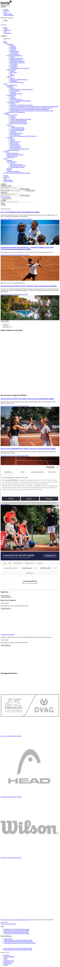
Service (5, 158)
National (9, 124)
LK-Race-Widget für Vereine (17, 167)
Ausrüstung (13, 92)
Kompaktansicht (5, 595)
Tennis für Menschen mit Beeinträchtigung (20, 100)
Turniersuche (13, 48)
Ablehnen (11, 498)
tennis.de (6, 9)
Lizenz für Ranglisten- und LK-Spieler (19, 68)
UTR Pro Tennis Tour (15, 146)
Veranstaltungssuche (12, 85)
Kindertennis (13, 98)
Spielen (5, 42)
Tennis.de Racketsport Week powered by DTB (29, 286)
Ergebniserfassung (14, 54)
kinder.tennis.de (18, 949)
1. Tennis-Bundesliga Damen (17, 129)
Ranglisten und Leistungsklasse (14, 55)
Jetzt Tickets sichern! (16, 219)
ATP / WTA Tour (14, 143)
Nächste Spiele (18, 563)
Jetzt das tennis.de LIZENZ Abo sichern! (27, 399)
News (5, 41)
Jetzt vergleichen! (5, 504)
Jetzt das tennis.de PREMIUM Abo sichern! (28, 448)
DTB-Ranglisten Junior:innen (17, 61)
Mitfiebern (6, 113)
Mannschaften (7, 30)
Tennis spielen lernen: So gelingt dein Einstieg (21, 89)
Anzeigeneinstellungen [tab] (37, 472)
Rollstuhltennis (13, 81)
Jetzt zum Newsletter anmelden (8, 923)
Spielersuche (13, 47)
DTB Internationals (15, 144)
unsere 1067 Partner (12, 480)
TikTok (16, 932)
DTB (5, 12)
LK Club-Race (13, 65)
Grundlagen (10, 86)
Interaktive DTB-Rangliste (16, 58)
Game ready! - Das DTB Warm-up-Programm (21, 105)
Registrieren (4, 185)
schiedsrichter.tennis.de (20, 943)
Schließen (3, 6)
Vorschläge (3, 205)
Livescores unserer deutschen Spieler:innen (20, 119)
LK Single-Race (14, 64)
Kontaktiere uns (15, 919)
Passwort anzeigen (25, 189)
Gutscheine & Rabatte (12, 156)
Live (5, 563)
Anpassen (29, 498)
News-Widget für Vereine (16, 164)
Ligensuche (13, 50)
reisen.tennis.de (18, 948)
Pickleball (12, 75)
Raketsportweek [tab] (8, 327)
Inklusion (9, 76)
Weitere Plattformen (9, 15)
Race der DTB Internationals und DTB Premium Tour (23, 136)
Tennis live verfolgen (12, 115)
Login (9, 185)
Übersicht (12, 45)
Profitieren (6, 151)
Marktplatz (9, 168)
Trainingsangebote (11, 95)
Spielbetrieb (10, 44)
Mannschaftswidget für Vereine (17, 166)
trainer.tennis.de (18, 940)
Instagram (16, 929)
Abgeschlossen (29, 563)
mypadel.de (6, 11)
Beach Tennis (13, 72)
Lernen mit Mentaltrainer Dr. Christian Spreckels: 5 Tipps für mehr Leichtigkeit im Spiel (31, 110)
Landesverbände (8, 13)
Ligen (5, 31)
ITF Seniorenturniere (15, 147)
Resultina (19, 557)
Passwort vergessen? (6, 197)
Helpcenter (9, 160)
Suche (5, 20)
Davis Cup (12, 140)
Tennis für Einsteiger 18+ (16, 99)
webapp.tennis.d (8, 938)
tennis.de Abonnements (12, 153)
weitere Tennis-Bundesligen (17, 130)
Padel (11, 74)
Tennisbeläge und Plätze (16, 93)
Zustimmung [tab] (7, 472)
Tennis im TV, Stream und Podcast (18, 123)
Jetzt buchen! (14, 294)
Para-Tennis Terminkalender (17, 82)
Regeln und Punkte (14, 91)
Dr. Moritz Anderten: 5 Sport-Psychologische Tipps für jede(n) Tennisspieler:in (29, 109)
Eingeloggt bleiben (7, 198)
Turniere (6, 29)
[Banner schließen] (57, 467)
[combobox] (11, 202)
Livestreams (13, 117)
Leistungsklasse (14, 66)
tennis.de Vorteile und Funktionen (15, 154)
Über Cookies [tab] (52, 472)
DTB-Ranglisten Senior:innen (17, 62)
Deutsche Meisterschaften (16, 133)
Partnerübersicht (11, 157)
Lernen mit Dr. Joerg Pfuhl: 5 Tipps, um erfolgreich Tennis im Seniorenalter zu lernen (31, 108)
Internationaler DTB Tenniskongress (16, 112)
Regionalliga (13, 132)
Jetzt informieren (15, 255)
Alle (10, 563)
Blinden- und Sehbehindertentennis (18, 79)
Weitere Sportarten (11, 69)
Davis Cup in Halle (20, 212)
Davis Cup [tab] (6, 324)
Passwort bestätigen (5, 190)
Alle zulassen (49, 498)
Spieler (5, 27)
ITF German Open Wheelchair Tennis (19, 149)
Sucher (2, 203)
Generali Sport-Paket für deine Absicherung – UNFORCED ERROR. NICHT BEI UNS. (27, 248)
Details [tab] (22, 472)
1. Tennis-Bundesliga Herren (17, 127)
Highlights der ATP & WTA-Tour (18, 122)
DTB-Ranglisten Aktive (16, 59)
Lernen (5, 83)
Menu (8, 5)
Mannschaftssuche (14, 51)
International (10, 137)
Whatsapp (16, 933)
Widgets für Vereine (12, 161)
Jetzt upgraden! (15, 406)
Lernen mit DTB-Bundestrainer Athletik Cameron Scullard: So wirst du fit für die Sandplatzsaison (34, 106)
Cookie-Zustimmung (5, 608)
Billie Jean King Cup (15, 141)
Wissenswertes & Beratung (13, 171)
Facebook (16, 930)
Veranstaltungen (8, 33)
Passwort (3, 189)
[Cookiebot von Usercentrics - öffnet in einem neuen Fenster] (47, 467)
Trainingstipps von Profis (13, 102)
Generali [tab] (6, 325)
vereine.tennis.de (18, 941)
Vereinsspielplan (14, 52)
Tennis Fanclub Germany (13, 150)
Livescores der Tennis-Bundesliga (18, 120)
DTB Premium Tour (15, 134)
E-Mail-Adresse (4, 187)
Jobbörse (9, 170)
